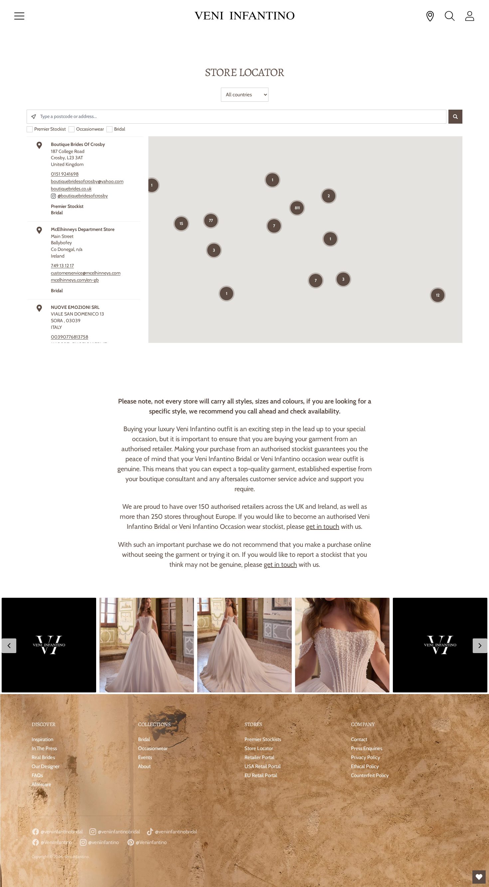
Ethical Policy (365, 766)
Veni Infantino (77, 856)
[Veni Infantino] (244, 16)
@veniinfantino (103, 842)
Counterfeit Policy (370, 775)
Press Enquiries (366, 748)
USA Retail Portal (262, 766)
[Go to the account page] (469, 16)
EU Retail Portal (260, 775)
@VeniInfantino (56, 842)
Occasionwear (153, 748)
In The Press (44, 748)
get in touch (322, 526)
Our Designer (46, 766)
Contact (359, 739)
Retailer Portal (259, 757)
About (144, 766)
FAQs (37, 775)
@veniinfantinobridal (61, 832)
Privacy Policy (365, 757)
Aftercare (41, 784)
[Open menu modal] (19, 16)
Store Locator (258, 748)
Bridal (144, 739)
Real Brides (43, 757)
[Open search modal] (449, 16)
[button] (49, 645)
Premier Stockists (262, 739)
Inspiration (42, 739)
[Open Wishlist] (479, 877)
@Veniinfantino (151, 842)
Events (145, 757)
